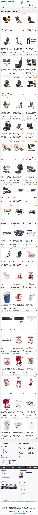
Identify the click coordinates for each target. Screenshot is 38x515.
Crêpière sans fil (15, 203)
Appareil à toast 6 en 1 (16, 118)
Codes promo (4, 478)
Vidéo (32, 7)
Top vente (10, 7)
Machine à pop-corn (16, 353)
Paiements (4, 457)
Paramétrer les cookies (21, 511)
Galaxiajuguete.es (22, 489)
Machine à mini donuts (17, 267)
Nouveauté (15, 7)
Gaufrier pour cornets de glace (30, 118)
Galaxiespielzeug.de (23, 484)
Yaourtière (15, 417)
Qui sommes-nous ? (5, 472)
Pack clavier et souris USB (5, 331)
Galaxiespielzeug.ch (23, 486)
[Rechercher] (30, 5)
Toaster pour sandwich (29, 139)
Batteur (27, 246)
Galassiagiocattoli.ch (23, 488)
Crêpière (2, 225)
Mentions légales (4, 476)
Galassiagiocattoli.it (23, 490)
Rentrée (27, 7)
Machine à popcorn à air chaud (18, 289)
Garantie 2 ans (22, 458)
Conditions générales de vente (6, 474)
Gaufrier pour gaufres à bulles (6, 118)
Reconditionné (22, 7)
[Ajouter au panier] (11, 31)
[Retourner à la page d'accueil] (9, 2)
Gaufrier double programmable (6, 97)
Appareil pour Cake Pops (17, 182)
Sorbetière (27, 310)
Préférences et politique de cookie (6, 477)
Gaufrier (2, 54)
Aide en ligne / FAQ (5, 445)
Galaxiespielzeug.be (23, 494)
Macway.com (22, 497)
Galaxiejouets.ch (22, 485)
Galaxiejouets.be (22, 493)
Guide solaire (4, 481)
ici (15, 509)
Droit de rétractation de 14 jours (24, 457)
